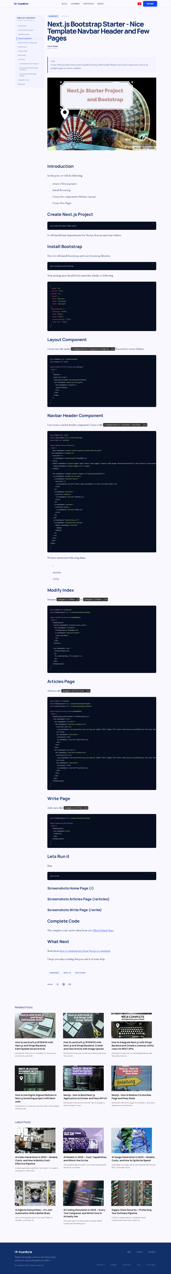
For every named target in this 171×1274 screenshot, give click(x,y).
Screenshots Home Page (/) (29, 64)
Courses (75, 3)
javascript (53, 16)
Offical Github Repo (103, 930)
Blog (64, 3)
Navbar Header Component (27, 43)
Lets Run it (21, 59)
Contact (127, 1265)
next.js (67, 973)
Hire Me (150, 3)
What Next (21, 84)
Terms (113, 1265)
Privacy (101, 1265)
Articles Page (22, 51)
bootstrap (80, 973)
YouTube (150, 1265)
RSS (139, 1265)
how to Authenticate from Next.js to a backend (85, 951)
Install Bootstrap (23, 34)
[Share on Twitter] (57, 984)
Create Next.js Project (25, 30)
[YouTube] (139, 4)
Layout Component (24, 38)
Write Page (22, 55)
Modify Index (22, 47)
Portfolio (88, 3)
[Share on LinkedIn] (63, 984)
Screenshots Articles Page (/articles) (28, 69)
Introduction (22, 26)
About (100, 3)
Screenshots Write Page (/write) (27, 75)
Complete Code (23, 80)
